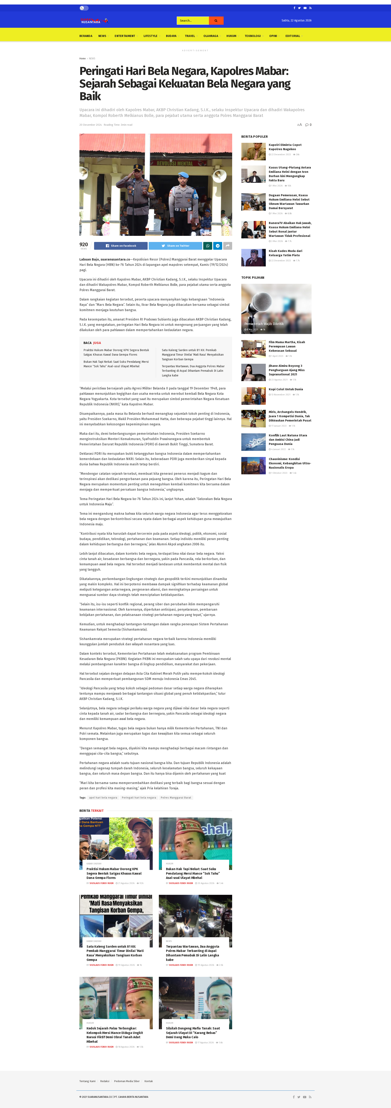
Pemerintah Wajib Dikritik (264, 324)
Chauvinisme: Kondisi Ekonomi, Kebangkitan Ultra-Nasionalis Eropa (290, 463)
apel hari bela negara (103, 797)
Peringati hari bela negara (139, 797)
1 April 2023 (277, 356)
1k (140, 965)
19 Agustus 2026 (126, 965)
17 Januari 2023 (279, 426)
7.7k (289, 241)
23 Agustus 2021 (279, 379)
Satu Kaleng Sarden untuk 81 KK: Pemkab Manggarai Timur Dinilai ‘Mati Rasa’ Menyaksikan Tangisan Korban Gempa (193, 354)
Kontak (148, 1081)
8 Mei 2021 (252, 329)
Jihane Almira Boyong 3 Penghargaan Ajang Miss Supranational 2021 (287, 370)
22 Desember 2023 (281, 154)
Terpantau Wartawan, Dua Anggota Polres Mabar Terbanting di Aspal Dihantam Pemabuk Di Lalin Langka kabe (193, 371)
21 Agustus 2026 (126, 883)
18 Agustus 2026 (126, 1047)
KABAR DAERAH (94, 864)
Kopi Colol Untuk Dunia (286, 389)
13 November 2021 (280, 394)
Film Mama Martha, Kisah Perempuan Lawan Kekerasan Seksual (287, 346)
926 (141, 883)
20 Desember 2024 (90, 124)
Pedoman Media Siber (127, 1081)
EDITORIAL (293, 36)
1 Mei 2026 (276, 185)
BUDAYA (171, 36)
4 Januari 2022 (278, 449)
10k (289, 185)
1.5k (141, 1047)
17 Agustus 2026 (205, 1042)
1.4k (221, 883)
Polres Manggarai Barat (176, 797)
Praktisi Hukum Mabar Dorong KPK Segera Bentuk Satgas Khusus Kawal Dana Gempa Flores (114, 873)
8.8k (289, 213)
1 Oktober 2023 (279, 473)
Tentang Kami (87, 1081)
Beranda (85, 36)
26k (297, 154)
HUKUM (231, 36)
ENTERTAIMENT (125, 36)
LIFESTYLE (151, 36)
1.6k (220, 1042)
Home (82, 58)
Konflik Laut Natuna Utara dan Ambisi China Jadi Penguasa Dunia (288, 440)
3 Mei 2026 (277, 241)
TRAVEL (190, 36)
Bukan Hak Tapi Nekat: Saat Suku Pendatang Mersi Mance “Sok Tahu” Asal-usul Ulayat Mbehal (193, 873)
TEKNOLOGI (253, 36)
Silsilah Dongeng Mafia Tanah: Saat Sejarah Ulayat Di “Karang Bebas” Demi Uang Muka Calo (193, 1032)
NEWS (102, 36)
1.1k (290, 356)
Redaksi (104, 1081)
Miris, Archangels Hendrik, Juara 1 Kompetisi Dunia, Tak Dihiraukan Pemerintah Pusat (290, 416)
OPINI (273, 36)
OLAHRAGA (210, 36)
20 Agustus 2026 (205, 883)
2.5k (221, 965)
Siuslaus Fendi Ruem (101, 883)
